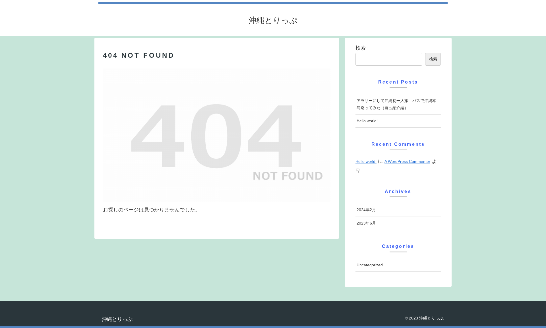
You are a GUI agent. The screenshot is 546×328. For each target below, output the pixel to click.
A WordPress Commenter (407, 161)
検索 (360, 48)
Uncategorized (370, 265)
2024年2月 (366, 209)
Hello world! (367, 121)
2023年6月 (366, 223)
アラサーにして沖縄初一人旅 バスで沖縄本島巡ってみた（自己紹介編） (396, 104)
